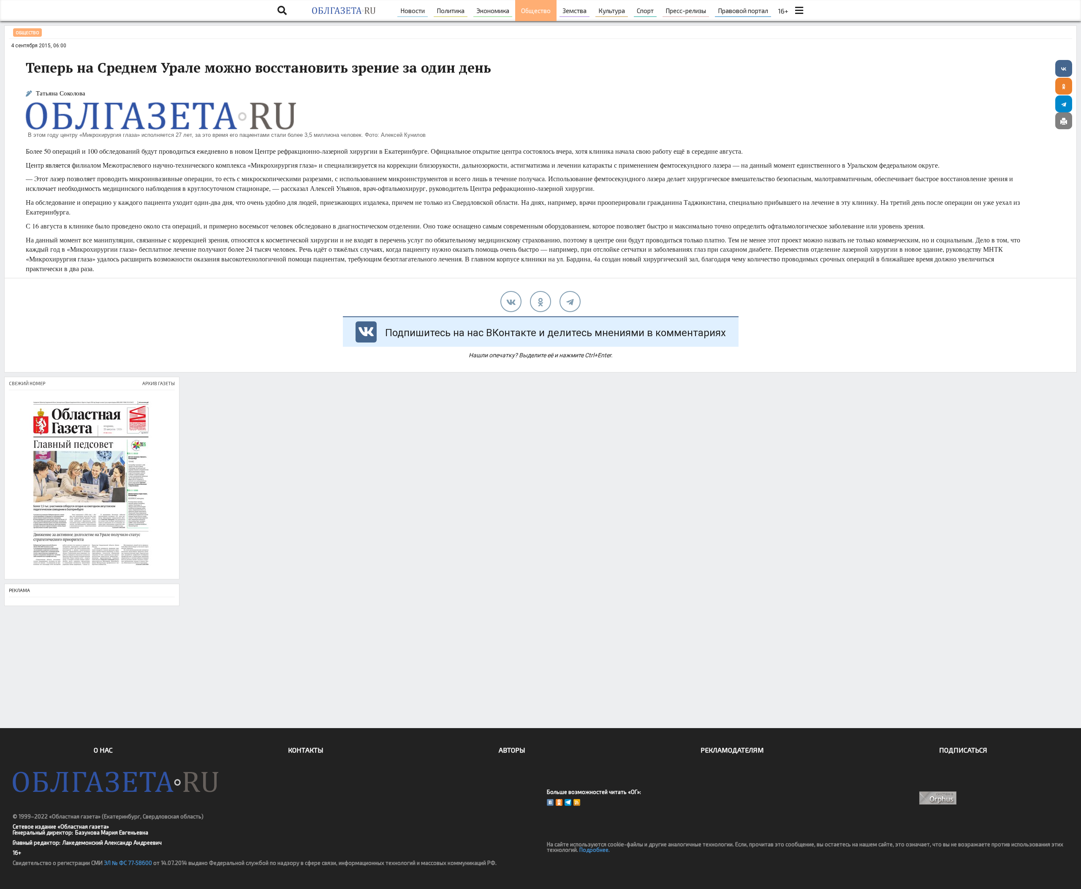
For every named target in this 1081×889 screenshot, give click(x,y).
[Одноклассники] (1063, 86)
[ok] (540, 301)
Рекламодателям (732, 750)
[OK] (559, 802)
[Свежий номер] (92, 484)
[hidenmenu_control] (798, 10)
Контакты (305, 750)
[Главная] (343, 10)
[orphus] (938, 798)
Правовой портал (743, 10)
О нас (103, 750)
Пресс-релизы (685, 10)
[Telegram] (1063, 103)
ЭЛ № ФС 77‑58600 (128, 862)
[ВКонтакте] (1063, 68)
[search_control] (282, 10)
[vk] (510, 301)
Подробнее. (594, 849)
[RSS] (576, 802)
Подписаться (963, 750)
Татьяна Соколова (60, 93)
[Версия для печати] (1063, 120)
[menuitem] (412, 10)
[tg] (570, 301)
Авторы (512, 750)
